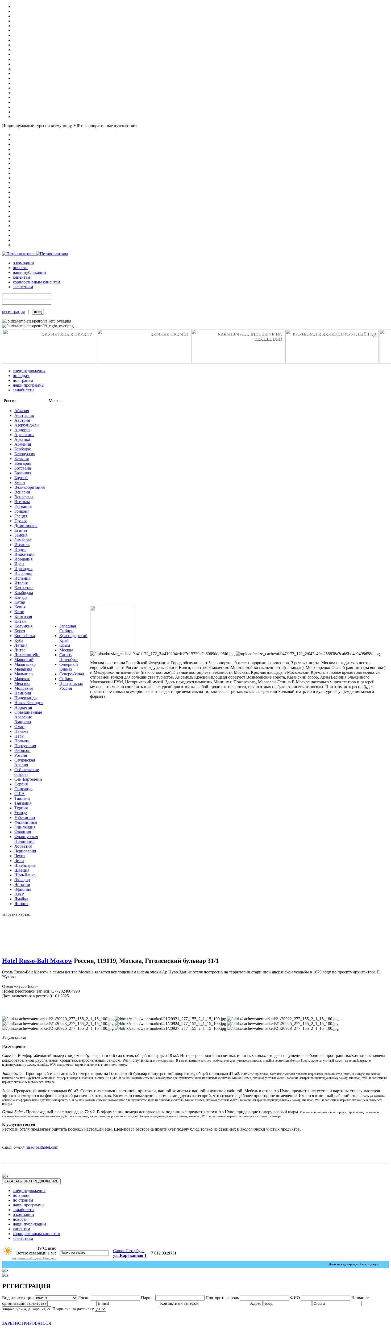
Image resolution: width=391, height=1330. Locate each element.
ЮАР (19, 894)
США (19, 793)
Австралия (24, 415)
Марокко (22, 678)
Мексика (22, 683)
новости (20, 267)
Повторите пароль (222, 1297)
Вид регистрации (18, 1297)
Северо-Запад (71, 674)
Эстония (22, 884)
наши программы (28, 385)
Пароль (147, 1297)
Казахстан (23, 587)
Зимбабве (23, 540)
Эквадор (22, 879)
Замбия (20, 535)
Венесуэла (23, 497)
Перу (19, 736)
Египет (20, 530)
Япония (21, 903)
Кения (20, 607)
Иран (19, 564)
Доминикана (26, 525)
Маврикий (24, 659)
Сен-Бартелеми (28, 779)
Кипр (19, 611)
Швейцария (25, 865)
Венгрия (22, 492)
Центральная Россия (71, 686)
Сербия (21, 784)
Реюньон (22, 750)
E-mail (103, 1303)
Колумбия (23, 626)
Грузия (20, 520)
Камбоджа (23, 592)
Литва (20, 650)
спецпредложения (29, 371)
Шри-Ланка (25, 875)
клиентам (21, 277)
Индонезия (24, 554)
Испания (22, 578)
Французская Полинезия (26, 839)
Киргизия (23, 616)
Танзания (22, 803)
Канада (20, 597)
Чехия (19, 856)
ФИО (295, 1297)
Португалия (25, 745)
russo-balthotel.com (42, 1147)
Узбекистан (24, 817)
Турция (21, 808)
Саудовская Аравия (24, 762)
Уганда (20, 812)
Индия (20, 549)
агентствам (23, 287)
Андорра (22, 430)
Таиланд (22, 798)
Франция (22, 832)
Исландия (23, 573)
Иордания (23, 559)
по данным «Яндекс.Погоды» (34, 1258)
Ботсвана (22, 468)
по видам (21, 375)
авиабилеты (23, 390)
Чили (19, 860)
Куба (18, 640)
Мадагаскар (25, 664)
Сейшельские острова (26, 772)
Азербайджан (26, 425)
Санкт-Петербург (68, 657)
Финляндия (24, 827)
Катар (19, 602)
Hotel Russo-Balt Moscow (37, 960)
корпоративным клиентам (36, 282)
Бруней (21, 477)
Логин (84, 1297)
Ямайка (21, 899)
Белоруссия (24, 453)
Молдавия (23, 688)
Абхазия (21, 410)
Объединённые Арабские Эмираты (28, 717)
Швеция (21, 870)
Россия (20, 755)
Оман (19, 726)
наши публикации (29, 272)
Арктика (22, 439)
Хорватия (23, 846)
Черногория (25, 851)
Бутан (19, 482)
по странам (23, 380)
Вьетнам (22, 501)
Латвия (20, 645)
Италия (21, 583)
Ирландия (23, 568)
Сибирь (66, 678)
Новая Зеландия (28, 702)
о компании (23, 263)
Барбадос (22, 449)
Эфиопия (22, 889)
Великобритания (29, 487)
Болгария (22, 463)
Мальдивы (24, 674)
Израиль (22, 544)
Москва (66, 650)
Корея (19, 631)
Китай (20, 621)
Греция (20, 516)
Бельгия (21, 458)
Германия (23, 506)
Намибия (22, 693)
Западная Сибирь (67, 628)
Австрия (22, 420)
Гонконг (21, 511)
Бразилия (22, 473)
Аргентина (24, 434)
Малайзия (23, 669)
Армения (22, 444)
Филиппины (25, 822)
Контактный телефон (179, 1303)
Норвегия (23, 707)
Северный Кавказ (68, 666)
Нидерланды (26, 698)
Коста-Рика (24, 635)
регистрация (13, 311)
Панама (21, 731)
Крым (64, 645)
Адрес (255, 1303)
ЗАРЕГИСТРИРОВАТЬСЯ (26, 1323)
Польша (21, 741)
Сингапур (23, 789)
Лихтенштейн (27, 655)
